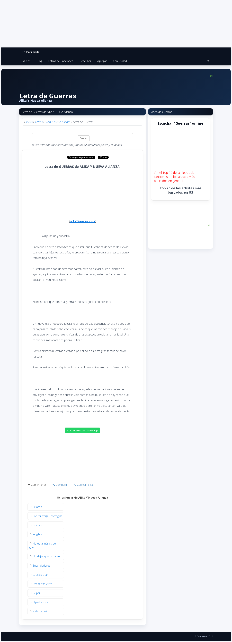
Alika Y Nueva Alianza (57, 122)
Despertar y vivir (42, 584)
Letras (38, 122)
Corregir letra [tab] (84, 485)
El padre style (41, 602)
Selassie (37, 507)
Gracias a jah (40, 575)
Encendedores (41, 565)
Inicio (29, 122)
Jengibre (37, 534)
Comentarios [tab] (38, 485)
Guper (36, 593)
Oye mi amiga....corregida (47, 516)
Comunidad (120, 61)
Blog (39, 61)
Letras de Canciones (60, 61)
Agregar (102, 61)
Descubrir (85, 61)
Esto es (37, 525)
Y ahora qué (40, 611)
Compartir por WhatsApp (84, 430)
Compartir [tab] (61, 485)
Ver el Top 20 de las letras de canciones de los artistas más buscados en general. (174, 177)
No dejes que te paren (46, 556)
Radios (26, 61)
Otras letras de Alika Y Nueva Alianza (82, 497)
